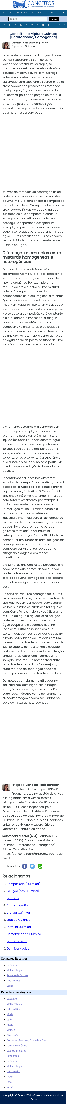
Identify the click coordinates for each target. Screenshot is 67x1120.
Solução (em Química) (23, 891)
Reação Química (18, 920)
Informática (13, 980)
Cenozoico (13, 1055)
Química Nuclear (18, 948)
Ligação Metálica (16, 1050)
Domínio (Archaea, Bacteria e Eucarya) (30, 1040)
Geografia (51, 13)
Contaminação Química (24, 934)
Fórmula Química (19, 927)
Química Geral (17, 941)
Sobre (34, 1099)
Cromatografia (17, 905)
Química (13, 898)
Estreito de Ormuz (17, 975)
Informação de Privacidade (47, 1095)
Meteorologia (14, 970)
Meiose (11, 1030)
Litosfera (12, 965)
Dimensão (13, 1035)
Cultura (8, 13)
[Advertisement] (33, 152)
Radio (10, 1024)
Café (9, 1019)
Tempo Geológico (17, 1045)
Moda (10, 985)
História (36, 13)
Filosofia (22, 13)
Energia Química (18, 913)
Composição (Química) (23, 884)
